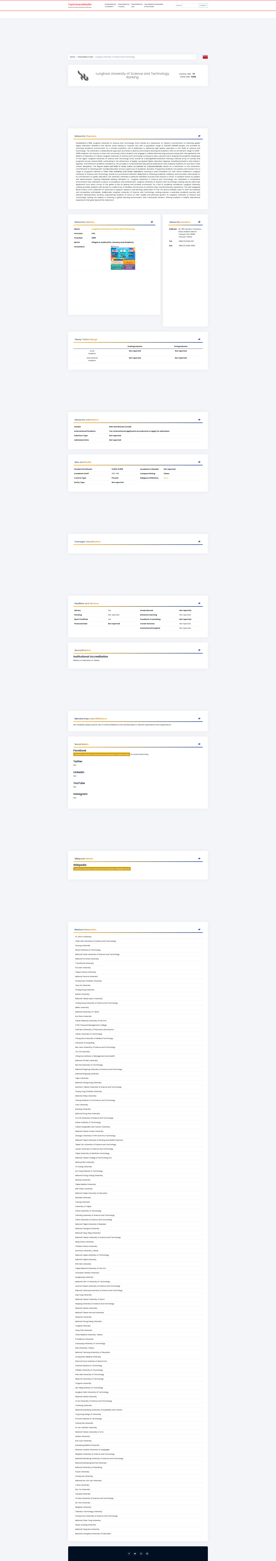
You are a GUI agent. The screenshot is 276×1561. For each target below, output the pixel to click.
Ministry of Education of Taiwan (86, 660)
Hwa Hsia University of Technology (89, 1374)
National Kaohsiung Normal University (91, 1463)
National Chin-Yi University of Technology (92, 1281)
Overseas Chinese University (87, 1273)
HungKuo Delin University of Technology (92, 1392)
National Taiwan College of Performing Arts (93, 1158)
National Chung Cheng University (89, 1175)
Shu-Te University (82, 1489)
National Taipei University (85, 1259)
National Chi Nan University (86, 1060)
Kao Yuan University (83, 1441)
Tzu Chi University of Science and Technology (94, 1118)
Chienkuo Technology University (88, 1511)
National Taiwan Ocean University (89, 1131)
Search (203, 5)
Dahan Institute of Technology (88, 1122)
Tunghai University (83, 1326)
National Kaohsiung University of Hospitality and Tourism (98, 1410)
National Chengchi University (87, 1228)
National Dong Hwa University (87, 1113)
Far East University (83, 967)
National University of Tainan (87, 1012)
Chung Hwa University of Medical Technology (94, 1038)
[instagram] (141, 1554)
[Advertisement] (138, 34)
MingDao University (83, 1507)
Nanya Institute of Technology (88, 950)
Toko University (81, 1104)
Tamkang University (83, 1405)
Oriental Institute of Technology (88, 1365)
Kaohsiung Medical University (87, 1445)
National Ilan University (84, 1162)
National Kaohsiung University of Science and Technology (99, 1458)
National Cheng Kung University (88, 1082)
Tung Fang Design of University (88, 1414)
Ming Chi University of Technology (89, 1379)
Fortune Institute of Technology (88, 1418)
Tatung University (82, 1202)
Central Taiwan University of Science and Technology (97, 1286)
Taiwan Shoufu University (85, 972)
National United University (86, 1396)
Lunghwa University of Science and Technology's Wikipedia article (102, 868)
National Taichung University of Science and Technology (98, 1290)
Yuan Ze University (82, 985)
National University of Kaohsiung (88, 1467)
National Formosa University (87, 959)
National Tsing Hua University (87, 1529)
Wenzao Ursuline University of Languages (92, 1449)
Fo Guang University (83, 1166)
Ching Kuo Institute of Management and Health (95, 1056)
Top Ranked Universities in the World (153, 5)
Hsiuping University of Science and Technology (94, 1303)
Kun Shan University (83, 1016)
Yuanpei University (83, 1494)
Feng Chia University (83, 1330)
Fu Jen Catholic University (86, 1427)
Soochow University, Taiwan (86, 1250)
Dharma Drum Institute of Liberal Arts (91, 1361)
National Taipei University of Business (90, 1224)
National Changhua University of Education (93, 1533)
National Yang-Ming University (87, 1233)
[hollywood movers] (147, 1554)
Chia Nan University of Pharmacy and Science (94, 1029)
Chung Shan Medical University (88, 1357)
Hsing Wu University (83, 1317)
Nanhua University (82, 1180)
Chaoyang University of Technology (90, 1343)
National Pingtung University (87, 1074)
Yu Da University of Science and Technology (93, 1401)
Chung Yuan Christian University (88, 981)
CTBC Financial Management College (91, 1025)
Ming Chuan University (84, 1242)
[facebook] (129, 1554)
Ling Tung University (83, 1295)
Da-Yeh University (82, 1502)
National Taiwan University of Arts (89, 1432)
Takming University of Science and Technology (95, 1215)
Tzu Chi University (82, 1051)
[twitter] (135, 1554)
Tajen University (82, 1078)
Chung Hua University (84, 1476)
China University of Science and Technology (93, 1219)
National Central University (86, 976)
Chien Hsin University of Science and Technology (95, 941)
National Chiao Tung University (88, 1520)
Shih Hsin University (83, 1264)
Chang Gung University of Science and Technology (96, 1003)
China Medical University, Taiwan (89, 1334)
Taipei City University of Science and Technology (95, 1144)
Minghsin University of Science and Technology (95, 1454)
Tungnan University (83, 1383)
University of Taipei (83, 1206)
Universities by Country (123, 5)
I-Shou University (82, 1485)
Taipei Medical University (85, 1184)
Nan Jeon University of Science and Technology (95, 1047)
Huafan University (82, 1436)
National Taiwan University (86, 1308)
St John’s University (83, 936)
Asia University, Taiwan (84, 1348)
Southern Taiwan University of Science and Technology (98, 1087)
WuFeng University (83, 1109)
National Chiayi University (85, 1096)
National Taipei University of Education (91, 1193)
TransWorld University (84, 963)
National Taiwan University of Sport (90, 1299)
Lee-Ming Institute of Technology (89, 1387)
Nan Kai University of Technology (89, 1065)
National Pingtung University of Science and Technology (98, 1069)
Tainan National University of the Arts (91, 1020)
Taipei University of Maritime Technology (92, 1153)
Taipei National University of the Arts (90, 1268)
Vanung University (82, 945)
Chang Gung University (84, 990)
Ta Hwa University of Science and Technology (94, 1498)
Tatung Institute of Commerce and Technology (95, 1100)
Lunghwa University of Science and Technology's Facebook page (101, 754)
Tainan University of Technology (88, 1034)
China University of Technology (88, 1211)
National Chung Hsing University (88, 1321)
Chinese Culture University (86, 1246)
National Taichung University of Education (92, 1352)
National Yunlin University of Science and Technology (97, 954)
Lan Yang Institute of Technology (89, 1171)
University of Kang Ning (84, 1043)
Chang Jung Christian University (88, 1091)
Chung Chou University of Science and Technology (96, 1516)
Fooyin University (82, 1472)
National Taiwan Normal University (89, 1312)
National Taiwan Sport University (89, 998)
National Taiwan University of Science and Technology (98, 1237)
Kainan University (82, 994)
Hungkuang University (84, 1277)
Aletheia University (83, 1197)
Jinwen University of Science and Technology (94, 1149)
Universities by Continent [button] (110, 5)
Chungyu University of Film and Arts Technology (95, 1135)
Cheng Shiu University (84, 1423)
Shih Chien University (84, 1188)
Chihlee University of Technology (89, 1370)
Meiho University (82, 1007)
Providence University (84, 1339)
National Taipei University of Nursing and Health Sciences (99, 1140)
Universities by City (137, 5)
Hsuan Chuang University (85, 1525)
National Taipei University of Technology (92, 1255)
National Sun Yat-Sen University (88, 1480)
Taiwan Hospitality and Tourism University (92, 1127)
